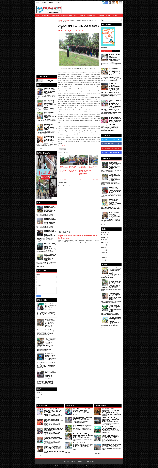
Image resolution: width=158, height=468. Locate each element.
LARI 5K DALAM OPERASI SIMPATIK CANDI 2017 (93, 168)
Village (103, 260)
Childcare (103, 232)
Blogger (92, 461)
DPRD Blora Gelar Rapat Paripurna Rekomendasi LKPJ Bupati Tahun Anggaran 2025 (110, 419)
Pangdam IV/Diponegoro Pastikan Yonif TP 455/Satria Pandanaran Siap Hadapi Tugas (77, 237)
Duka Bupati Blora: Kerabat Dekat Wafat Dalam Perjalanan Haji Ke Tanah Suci (49, 90)
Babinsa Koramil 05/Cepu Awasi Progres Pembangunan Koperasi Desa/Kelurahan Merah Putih (110, 436)
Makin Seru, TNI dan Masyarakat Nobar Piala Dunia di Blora (50, 245)
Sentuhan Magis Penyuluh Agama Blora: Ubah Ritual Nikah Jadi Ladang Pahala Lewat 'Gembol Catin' (115, 165)
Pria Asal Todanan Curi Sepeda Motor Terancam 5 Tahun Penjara (83, 409)
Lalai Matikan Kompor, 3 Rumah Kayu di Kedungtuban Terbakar (82, 418)
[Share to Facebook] (65, 149)
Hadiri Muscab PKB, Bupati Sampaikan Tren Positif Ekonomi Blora (111, 427)
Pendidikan (66, 20)
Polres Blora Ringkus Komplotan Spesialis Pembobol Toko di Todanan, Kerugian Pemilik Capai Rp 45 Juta (83, 444)
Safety (103, 252)
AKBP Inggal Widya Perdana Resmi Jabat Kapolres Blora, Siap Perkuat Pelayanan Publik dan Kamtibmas (115, 121)
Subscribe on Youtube (109, 148)
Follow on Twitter (108, 139)
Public (103, 247)
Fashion (108, 15)
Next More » (40, 148)
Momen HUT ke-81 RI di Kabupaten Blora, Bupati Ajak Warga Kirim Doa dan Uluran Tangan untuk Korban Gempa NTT (115, 104)
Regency (103, 250)
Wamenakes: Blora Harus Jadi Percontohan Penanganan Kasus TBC (50, 114)
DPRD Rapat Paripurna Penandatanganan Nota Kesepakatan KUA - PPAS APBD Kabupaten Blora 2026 (115, 87)
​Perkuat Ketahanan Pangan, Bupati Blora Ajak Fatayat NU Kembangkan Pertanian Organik (115, 308)
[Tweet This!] (64, 146)
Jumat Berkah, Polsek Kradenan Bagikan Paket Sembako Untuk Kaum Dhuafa (50, 322)
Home (37, 2)
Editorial (115, 15)
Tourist (103, 257)
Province (103, 245)
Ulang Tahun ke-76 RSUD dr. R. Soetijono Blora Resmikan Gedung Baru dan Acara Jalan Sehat (50, 103)
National (103, 242)
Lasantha (76, 465)
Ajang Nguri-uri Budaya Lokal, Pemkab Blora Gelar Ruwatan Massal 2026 (53, 420)
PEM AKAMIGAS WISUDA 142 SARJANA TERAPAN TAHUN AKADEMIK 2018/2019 (50, 356)
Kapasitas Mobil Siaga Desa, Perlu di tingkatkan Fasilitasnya (50, 373)
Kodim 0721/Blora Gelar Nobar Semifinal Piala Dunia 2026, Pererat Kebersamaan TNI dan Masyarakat (50, 221)
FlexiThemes (61, 465)
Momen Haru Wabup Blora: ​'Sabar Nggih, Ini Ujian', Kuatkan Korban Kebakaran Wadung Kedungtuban (53, 447)
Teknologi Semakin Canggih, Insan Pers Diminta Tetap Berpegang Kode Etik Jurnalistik (114, 215)
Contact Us (59, 2)
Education (101, 15)
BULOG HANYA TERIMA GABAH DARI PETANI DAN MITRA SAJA (50, 339)
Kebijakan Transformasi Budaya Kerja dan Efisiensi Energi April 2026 (111, 445)
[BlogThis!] (61, 149)
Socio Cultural (91, 15)
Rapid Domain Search (100, 465)
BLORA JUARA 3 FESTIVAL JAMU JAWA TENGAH (50, 305)
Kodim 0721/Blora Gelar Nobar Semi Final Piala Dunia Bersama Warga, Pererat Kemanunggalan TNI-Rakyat (50, 234)
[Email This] (60, 149)
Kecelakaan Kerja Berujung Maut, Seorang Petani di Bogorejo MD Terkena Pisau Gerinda (115, 202)
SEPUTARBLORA (78, 461)
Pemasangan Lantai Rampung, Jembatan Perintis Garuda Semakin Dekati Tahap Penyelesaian (115, 296)
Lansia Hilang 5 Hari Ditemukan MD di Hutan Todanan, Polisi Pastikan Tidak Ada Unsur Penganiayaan (50, 139)
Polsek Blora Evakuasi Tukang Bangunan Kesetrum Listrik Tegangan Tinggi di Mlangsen (83, 435)
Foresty (103, 235)
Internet (103, 237)
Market (103, 240)
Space (103, 255)
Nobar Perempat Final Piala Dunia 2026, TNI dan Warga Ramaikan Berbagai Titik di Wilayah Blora (50, 257)
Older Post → (96, 179)
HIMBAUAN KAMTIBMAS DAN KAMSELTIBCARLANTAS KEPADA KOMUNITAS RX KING (83, 170)
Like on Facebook (108, 143)
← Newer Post (62, 179)
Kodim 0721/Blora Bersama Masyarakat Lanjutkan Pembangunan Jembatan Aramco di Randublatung (114, 177)
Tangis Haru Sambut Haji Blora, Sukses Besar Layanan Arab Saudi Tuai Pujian (53, 438)
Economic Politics (66, 15)
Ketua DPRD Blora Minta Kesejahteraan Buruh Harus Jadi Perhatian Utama (110, 410)
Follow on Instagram (109, 152)
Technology (45, 15)
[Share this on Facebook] (62, 146)
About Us (44, 2)
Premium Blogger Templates (87, 465)
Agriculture (55, 15)
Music (75, 15)
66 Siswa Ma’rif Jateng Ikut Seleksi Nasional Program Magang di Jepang (114, 71)
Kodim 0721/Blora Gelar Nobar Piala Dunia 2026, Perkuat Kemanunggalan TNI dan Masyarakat (50, 209)
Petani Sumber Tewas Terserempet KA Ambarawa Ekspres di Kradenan (82, 426)
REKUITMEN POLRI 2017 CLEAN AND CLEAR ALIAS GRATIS (73, 169)
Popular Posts (106, 51)
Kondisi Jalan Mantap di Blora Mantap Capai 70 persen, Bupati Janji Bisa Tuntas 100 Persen (53, 430)
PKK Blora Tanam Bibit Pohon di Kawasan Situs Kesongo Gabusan (115, 319)
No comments (86, 31)
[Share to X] (63, 149)
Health (82, 15)
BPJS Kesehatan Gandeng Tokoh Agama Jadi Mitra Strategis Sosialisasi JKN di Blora (50, 126)
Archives (115, 51)
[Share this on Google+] (66, 146)
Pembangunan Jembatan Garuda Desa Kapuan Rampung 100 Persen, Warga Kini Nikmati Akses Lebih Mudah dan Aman (115, 283)
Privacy (51, 2)
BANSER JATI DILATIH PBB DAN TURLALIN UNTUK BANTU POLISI (78, 27)
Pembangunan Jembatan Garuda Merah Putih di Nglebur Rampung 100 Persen (115, 189)
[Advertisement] (46, 46)
